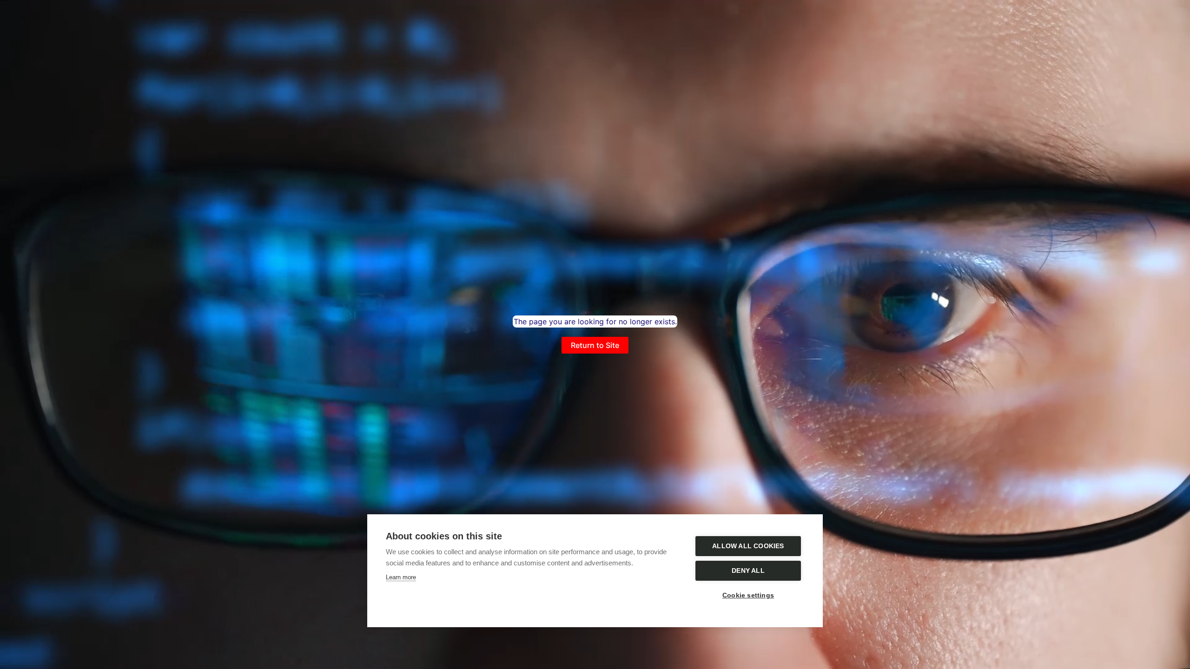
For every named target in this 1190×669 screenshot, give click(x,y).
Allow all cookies (748, 546)
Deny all (748, 570)
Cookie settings (748, 595)
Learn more (401, 577)
